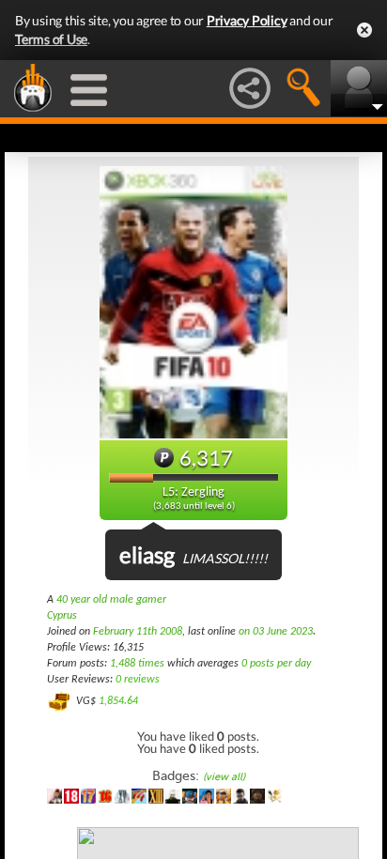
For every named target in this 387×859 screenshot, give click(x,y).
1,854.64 (118, 701)
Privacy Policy (247, 20)
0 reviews (138, 679)
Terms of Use (51, 39)
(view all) (224, 777)
